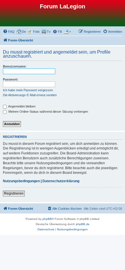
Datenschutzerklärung (60, 181)
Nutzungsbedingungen (21, 181)
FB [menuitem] (60, 31)
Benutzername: (14, 66)
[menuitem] (9, 31)
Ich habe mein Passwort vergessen (28, 90)
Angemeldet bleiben (21, 106)
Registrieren (14, 193)
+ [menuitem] (70, 31)
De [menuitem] (24, 31)
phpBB (47, 218)
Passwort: (10, 79)
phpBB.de (83, 224)
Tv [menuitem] (49, 31)
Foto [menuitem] (36, 31)
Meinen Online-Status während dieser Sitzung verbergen (48, 111)
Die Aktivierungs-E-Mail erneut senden (30, 95)
